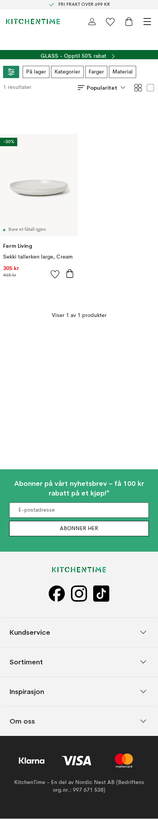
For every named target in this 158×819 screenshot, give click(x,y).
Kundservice (30, 632)
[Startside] (33, 21)
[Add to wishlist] (55, 274)
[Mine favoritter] (110, 21)
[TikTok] (101, 593)
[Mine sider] (92, 21)
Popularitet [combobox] (102, 87)
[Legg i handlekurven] (69, 273)
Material (122, 72)
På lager (36, 72)
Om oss (22, 721)
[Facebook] (57, 593)
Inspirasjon (27, 691)
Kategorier (67, 72)
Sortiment (26, 661)
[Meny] (147, 21)
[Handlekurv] (129, 21)
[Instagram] (79, 593)
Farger (96, 72)
